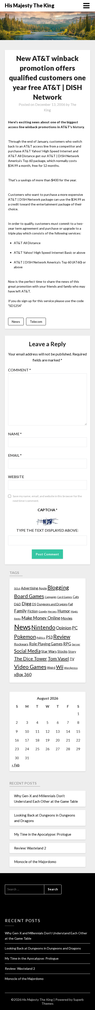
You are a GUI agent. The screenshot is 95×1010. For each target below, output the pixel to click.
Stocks (62, 651)
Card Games (64, 596)
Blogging (58, 587)
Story (72, 651)
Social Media (27, 651)
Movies (66, 618)
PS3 (49, 637)
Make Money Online (40, 617)
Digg (26, 603)
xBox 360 (23, 674)
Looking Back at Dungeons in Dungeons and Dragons (43, 948)
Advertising (29, 588)
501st (17, 588)
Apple (43, 588)
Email (15, 455)
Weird (51, 667)
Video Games (30, 666)
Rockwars (21, 644)
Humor (63, 611)
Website (16, 476)
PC (75, 627)
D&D (17, 604)
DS (34, 604)
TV (72, 659)
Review (61, 636)
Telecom (36, 321)
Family (20, 610)
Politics (41, 637)
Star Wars (49, 651)
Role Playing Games (45, 644)
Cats (76, 597)
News (16, 321)
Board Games (29, 596)
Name (15, 434)
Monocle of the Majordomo (35, 862)
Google (43, 611)
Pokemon (25, 637)
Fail (70, 604)
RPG (67, 644)
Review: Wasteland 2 (30, 848)
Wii (59, 667)
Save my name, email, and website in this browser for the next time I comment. (47, 498)
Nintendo (43, 627)
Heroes (52, 611)
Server (76, 644)
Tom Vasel (58, 658)
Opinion (63, 627)
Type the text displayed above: (47, 530)
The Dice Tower (30, 658)
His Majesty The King (29, 5)
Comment (19, 370)
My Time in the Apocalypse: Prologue (42, 834)
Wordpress (71, 667)
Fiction (32, 611)
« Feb (16, 765)
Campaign (50, 596)
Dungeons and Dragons (52, 604)
